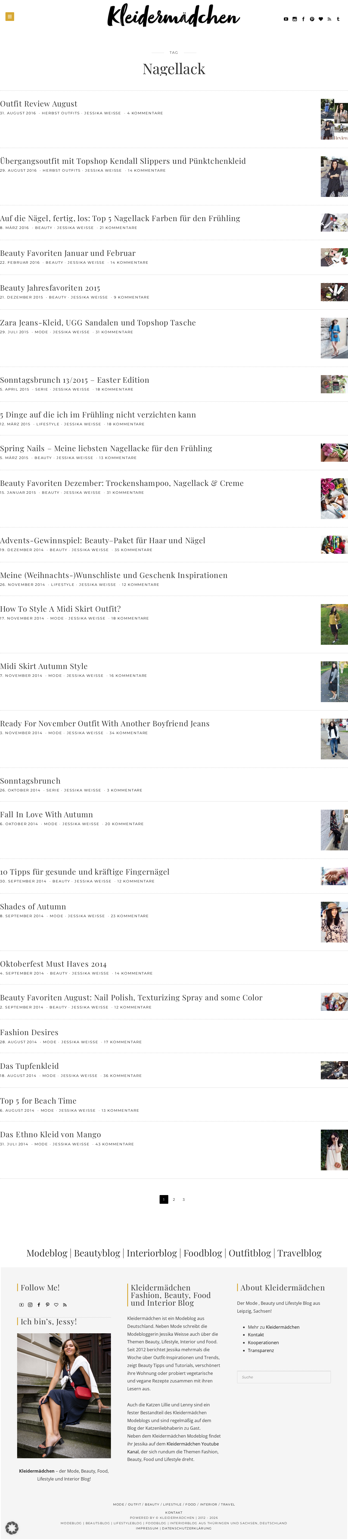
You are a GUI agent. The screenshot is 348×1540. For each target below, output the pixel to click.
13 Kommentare (118, 457)
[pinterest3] (47, 1304)
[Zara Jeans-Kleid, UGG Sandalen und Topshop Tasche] (334, 338)
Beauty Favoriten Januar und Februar (68, 253)
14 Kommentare (147, 170)
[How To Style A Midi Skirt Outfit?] (334, 624)
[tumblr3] (338, 18)
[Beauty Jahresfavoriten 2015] (334, 291)
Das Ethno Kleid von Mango (50, 1134)
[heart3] (56, 1304)
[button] (12, 1528)
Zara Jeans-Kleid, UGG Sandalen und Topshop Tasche (98, 322)
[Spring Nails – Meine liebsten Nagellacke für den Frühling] (334, 452)
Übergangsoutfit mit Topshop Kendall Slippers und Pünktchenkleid (123, 161)
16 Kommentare (128, 675)
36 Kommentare (123, 1075)
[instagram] (30, 1304)
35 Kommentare (134, 550)
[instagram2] (294, 18)
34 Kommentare (129, 733)
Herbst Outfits (61, 113)
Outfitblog (250, 1252)
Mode (42, 332)
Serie (42, 389)
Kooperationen (263, 1343)
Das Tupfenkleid (29, 1066)
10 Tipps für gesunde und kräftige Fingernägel (85, 871)
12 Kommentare (141, 584)
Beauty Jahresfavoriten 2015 (50, 287)
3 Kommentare (125, 790)
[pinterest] (312, 18)
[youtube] (286, 18)
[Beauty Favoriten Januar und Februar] (334, 257)
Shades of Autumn (33, 906)
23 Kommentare (130, 916)
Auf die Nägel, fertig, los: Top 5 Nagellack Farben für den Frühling (120, 218)
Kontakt (256, 1335)
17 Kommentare (123, 1042)
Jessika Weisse (103, 113)
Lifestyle (48, 424)
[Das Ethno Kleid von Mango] (334, 1149)
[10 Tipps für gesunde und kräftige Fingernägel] (334, 876)
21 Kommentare (118, 227)
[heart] (320, 18)
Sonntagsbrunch (30, 780)
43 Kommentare (114, 1144)
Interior (208, 1504)
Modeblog (46, 1252)
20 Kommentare (124, 824)
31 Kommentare (114, 332)
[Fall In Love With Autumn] (334, 829)
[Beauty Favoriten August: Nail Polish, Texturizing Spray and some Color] (334, 1001)
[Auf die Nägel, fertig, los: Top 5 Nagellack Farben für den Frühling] (334, 222)
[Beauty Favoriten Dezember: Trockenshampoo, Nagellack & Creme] (334, 498)
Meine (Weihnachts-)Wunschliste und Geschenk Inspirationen (114, 575)
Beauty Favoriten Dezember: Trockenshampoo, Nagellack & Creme (122, 483)
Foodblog (203, 1252)
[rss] (329, 18)
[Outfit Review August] (334, 119)
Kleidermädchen (283, 1327)
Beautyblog (97, 1252)
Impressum (147, 1528)
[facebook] (303, 18)
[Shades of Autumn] (334, 922)
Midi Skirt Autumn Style (44, 666)
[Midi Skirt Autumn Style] (334, 681)
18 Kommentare (114, 389)
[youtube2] (21, 1304)
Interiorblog (152, 1252)
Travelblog (299, 1252)
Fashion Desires (29, 1032)
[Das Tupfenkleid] (334, 1070)
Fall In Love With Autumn (46, 814)
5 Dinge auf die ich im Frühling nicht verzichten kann (98, 414)
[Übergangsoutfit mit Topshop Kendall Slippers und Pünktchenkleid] (334, 176)
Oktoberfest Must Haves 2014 (53, 963)
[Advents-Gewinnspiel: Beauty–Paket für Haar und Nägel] (334, 544)
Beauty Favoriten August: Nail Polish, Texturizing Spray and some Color (131, 997)
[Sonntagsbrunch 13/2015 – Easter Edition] (334, 383)
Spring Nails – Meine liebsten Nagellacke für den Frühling (106, 448)
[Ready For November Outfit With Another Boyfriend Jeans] (334, 738)
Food (190, 1504)
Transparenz (261, 1350)
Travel (228, 1504)
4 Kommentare (145, 113)
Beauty (44, 227)
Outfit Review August (38, 103)
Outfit (134, 1504)
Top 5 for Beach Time (38, 1100)
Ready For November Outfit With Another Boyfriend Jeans (105, 723)
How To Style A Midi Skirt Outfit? (60, 609)
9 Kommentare (132, 297)
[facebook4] (39, 1304)
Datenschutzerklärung (187, 1528)
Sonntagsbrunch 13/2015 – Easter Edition (75, 380)
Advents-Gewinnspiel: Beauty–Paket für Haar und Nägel (103, 540)
